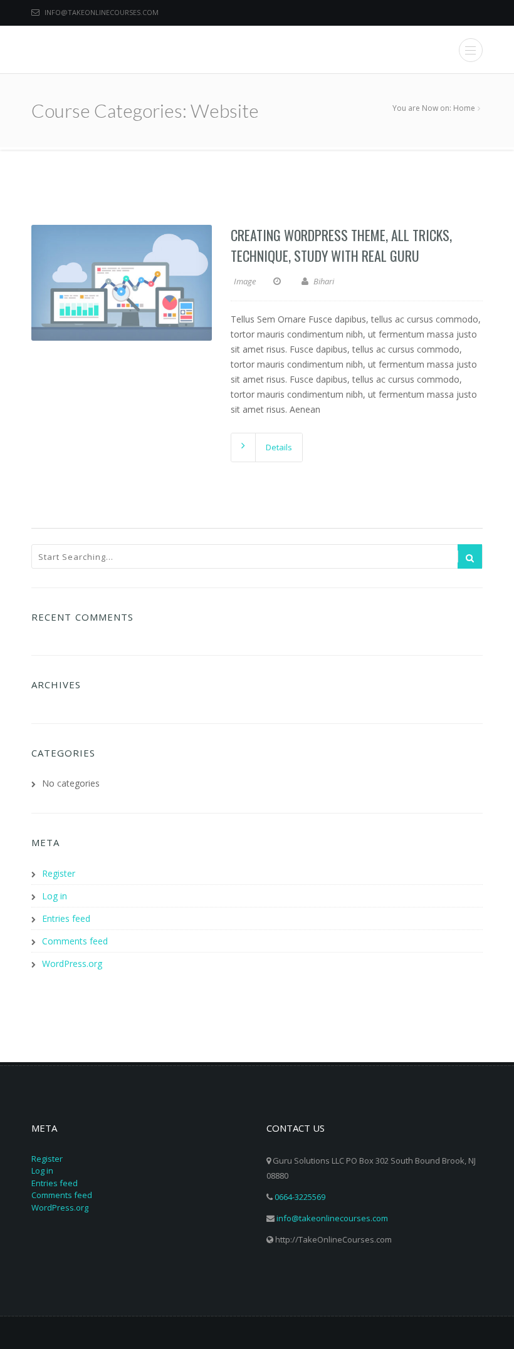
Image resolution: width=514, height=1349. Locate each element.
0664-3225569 (300, 1196)
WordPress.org (72, 963)
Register (58, 873)
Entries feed (66, 918)
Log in (54, 896)
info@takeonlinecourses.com (102, 12)
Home (464, 108)
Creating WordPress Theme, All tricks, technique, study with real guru (341, 245)
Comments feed (75, 941)
